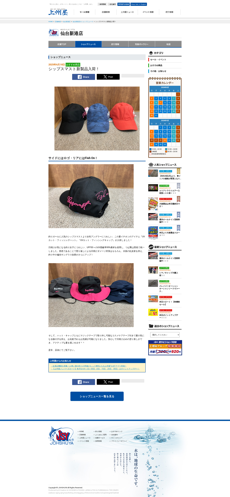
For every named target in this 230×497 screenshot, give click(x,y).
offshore (87, 493)
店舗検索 (82, 435)
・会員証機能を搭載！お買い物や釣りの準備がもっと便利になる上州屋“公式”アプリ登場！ (89, 366)
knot (93, 493)
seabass (51, 493)
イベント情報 (84, 441)
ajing (62, 493)
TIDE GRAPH (113, 490)
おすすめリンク (116, 431)
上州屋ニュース (85, 438)
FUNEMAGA (102, 490)
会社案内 (114, 435)
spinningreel (108, 493)
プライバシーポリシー (119, 441)
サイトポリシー (116, 438)
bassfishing (68, 493)
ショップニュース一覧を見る (97, 396)
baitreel (116, 493)
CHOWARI (72, 490)
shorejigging (79, 493)
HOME (81, 431)
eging (58, 493)
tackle (97, 493)
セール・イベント (158, 59)
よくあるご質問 (100, 435)
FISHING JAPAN (84, 490)
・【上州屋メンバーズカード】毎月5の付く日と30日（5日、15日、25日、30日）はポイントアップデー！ (95, 369)
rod (101, 493)
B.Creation (62, 490)
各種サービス (100, 438)
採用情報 (98, 441)
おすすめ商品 (156, 65)
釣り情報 (98, 431)
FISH (94, 490)
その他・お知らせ (158, 71)
